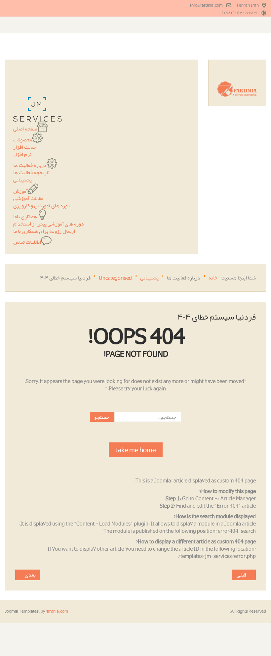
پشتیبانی (22, 180)
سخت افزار (24, 147)
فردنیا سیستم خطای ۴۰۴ (216, 317)
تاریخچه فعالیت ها (31, 172)
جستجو (102, 417)
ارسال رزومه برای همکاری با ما (44, 231)
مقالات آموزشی (28, 198)
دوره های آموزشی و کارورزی (41, 205)
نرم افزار (22, 154)
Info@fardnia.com (206, 5)
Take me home (135, 449)
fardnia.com (57, 611)
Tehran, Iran (247, 5)
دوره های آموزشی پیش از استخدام (48, 224)
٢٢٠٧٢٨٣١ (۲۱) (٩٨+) (239, 13)
